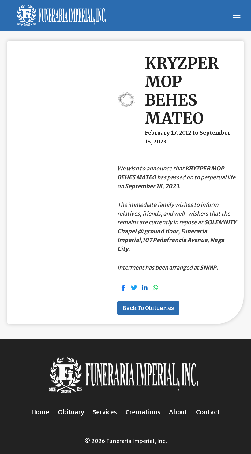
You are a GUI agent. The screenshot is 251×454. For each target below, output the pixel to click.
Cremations (143, 412)
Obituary (71, 412)
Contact (208, 412)
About (178, 412)
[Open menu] (236, 15)
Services (105, 412)
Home (40, 412)
